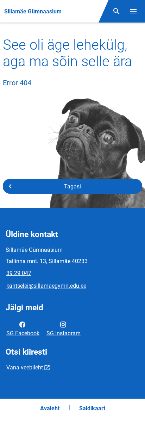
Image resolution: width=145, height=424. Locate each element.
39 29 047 (18, 273)
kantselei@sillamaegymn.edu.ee (46, 285)
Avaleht (49, 408)
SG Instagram (63, 333)
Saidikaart (92, 408)
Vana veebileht (24, 367)
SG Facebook (22, 333)
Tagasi (72, 186)
